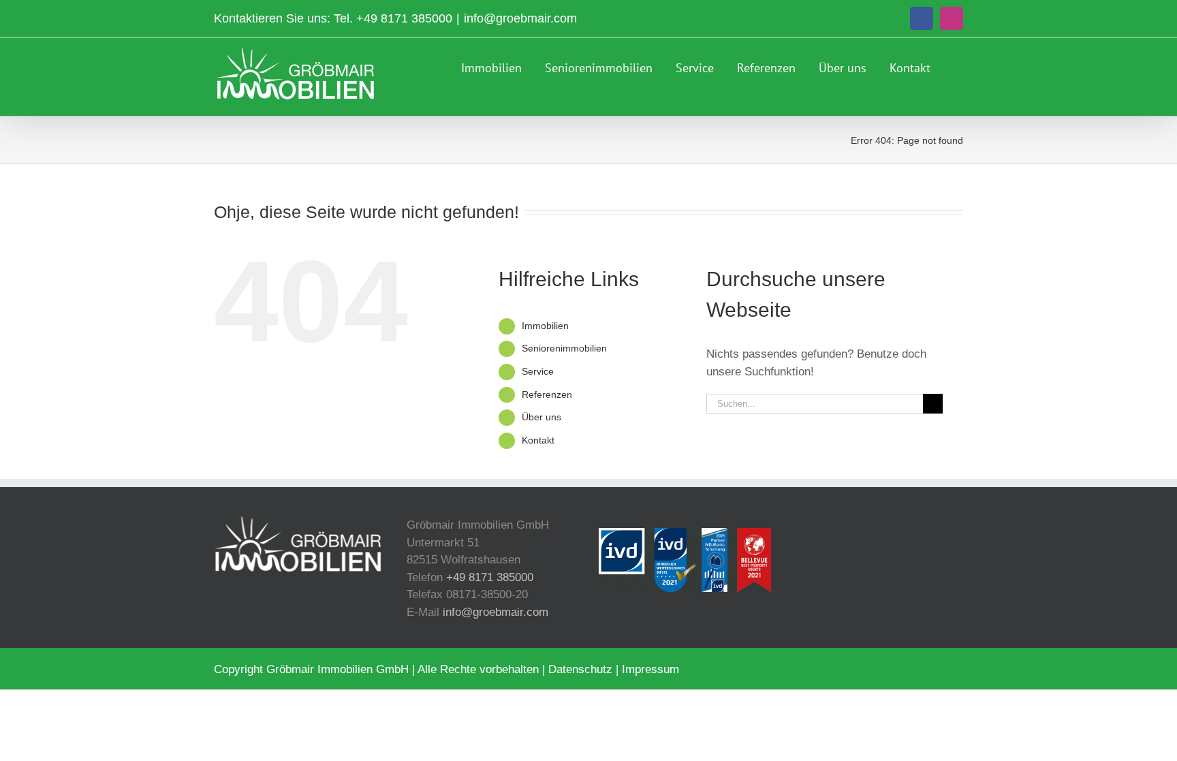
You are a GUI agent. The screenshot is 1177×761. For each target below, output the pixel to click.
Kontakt (538, 440)
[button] (958, 66)
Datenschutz (580, 669)
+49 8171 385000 (404, 18)
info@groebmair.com (520, 18)
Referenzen (547, 394)
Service (538, 371)
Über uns (541, 416)
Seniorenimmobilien (564, 348)
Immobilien (545, 325)
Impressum (650, 669)
